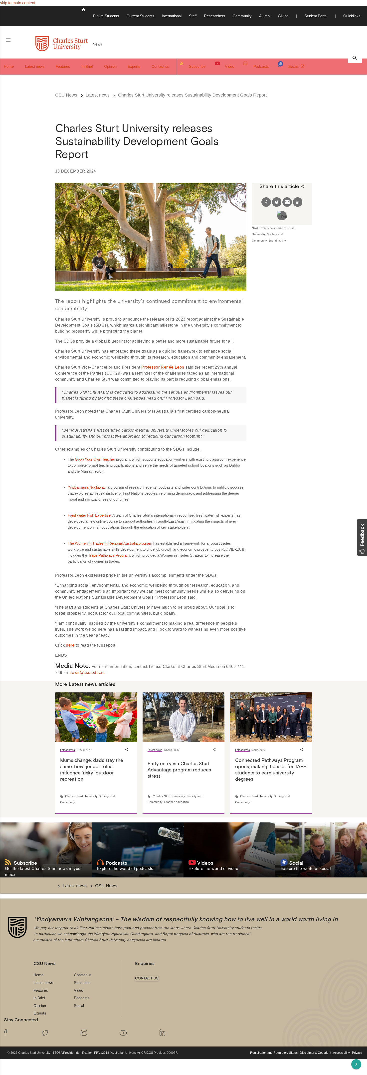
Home (9, 66)
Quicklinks (352, 16)
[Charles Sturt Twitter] (57, 1033)
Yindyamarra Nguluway (86, 487)
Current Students (140, 16)
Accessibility (341, 1052)
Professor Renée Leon (162, 367)
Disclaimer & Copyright (315, 1052)
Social (293, 66)
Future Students (106, 16)
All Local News (265, 228)
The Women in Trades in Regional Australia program (110, 543)
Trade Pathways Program (109, 555)
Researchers (214, 16)
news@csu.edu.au (87, 672)
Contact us (160, 66)
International (172, 16)
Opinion (110, 66)
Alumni (264, 16)
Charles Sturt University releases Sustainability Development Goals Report (192, 95)
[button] (362, 537)
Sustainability (277, 240)
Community (242, 16)
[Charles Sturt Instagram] (96, 1033)
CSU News (66, 95)
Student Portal (315, 16)
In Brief (87, 66)
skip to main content (17, 3)
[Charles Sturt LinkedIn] (175, 1033)
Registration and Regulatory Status (274, 1052)
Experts (134, 66)
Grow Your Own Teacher (95, 459)
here (70, 645)
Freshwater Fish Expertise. (90, 515)
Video (229, 66)
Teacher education (176, 801)
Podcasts (261, 66)
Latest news (35, 66)
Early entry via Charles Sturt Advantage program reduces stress (179, 770)
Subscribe (197, 66)
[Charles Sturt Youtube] (136, 1033)
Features (63, 66)
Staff (192, 16)
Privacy (357, 1052)
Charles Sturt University (81, 796)
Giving (283, 16)
